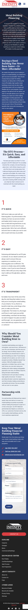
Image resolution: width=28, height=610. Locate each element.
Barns (3, 548)
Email (7, 478)
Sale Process (5, 564)
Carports (4, 543)
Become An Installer (8, 591)
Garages (4, 545)
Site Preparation (6, 567)
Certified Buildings (7, 561)
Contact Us (5, 577)
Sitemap (4, 596)
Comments (8, 493)
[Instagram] (15, 608)
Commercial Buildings (8, 551)
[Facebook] (8, 608)
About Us (4, 575)
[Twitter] (12, 608)
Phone (7, 485)
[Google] (19, 608)
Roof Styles (5, 559)
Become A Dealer (7, 588)
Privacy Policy (6, 593)
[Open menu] (24, 3)
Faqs (3, 580)
